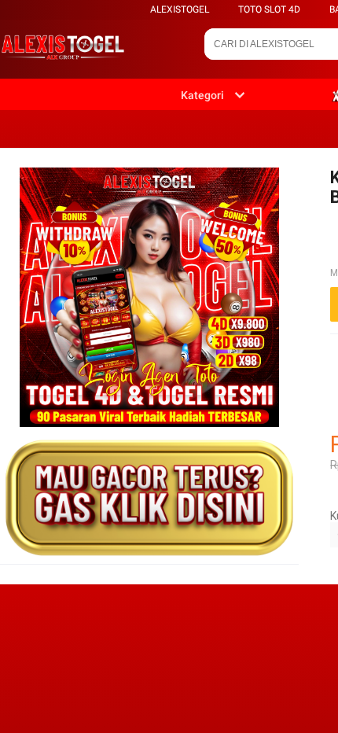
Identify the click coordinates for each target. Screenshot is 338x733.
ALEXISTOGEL (179, 9)
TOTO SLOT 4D (269, 9)
